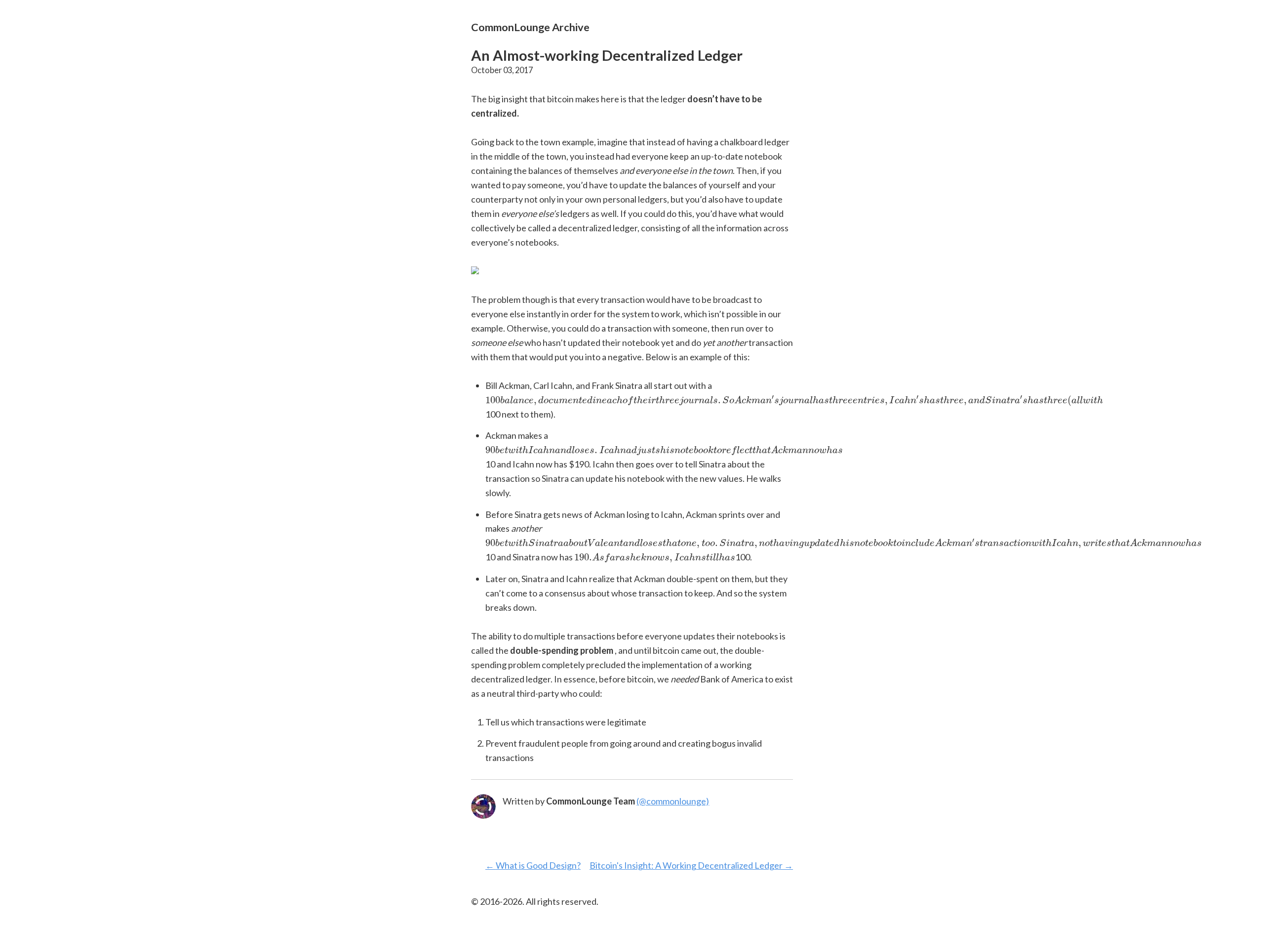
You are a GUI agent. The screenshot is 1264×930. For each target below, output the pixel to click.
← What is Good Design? (533, 865)
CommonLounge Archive (530, 27)
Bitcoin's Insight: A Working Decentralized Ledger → (691, 865)
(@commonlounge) (672, 801)
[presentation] (794, 401)
